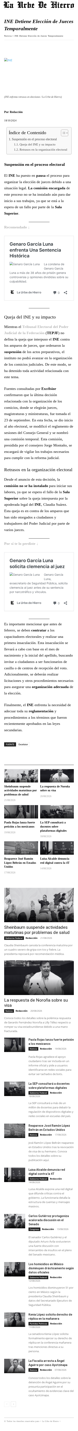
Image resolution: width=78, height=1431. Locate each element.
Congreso (34, 1229)
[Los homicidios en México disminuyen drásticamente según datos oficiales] (14, 1269)
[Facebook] (8, 46)
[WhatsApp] (27, 46)
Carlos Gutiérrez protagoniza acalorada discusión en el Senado (48, 1220)
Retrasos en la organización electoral (43, 149)
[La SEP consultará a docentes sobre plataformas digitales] (57, 811)
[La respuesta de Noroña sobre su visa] (57, 775)
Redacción (16, 112)
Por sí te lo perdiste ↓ (21, 544)
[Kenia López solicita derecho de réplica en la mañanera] (14, 1319)
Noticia (8, 36)
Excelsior (23, 744)
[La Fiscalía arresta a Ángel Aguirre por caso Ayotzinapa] (14, 1366)
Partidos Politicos (38, 1323)
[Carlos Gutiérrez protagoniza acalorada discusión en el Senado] (14, 1221)
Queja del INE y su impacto (38, 144)
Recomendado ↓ (17, 227)
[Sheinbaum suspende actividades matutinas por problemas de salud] (21, 775)
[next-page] (13, 1404)
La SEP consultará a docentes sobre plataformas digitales (53, 826)
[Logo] (39, 4)
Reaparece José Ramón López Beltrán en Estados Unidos (20, 862)
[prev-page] (6, 1404)
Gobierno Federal (14, 938)
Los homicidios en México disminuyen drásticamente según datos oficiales (51, 1268)
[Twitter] (18, 46)
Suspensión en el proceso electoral (34, 139)
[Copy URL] (37, 46)
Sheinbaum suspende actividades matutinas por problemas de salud (20, 790)
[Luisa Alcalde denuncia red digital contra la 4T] (57, 848)
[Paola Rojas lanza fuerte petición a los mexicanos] (21, 811)
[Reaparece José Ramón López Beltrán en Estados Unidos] (21, 848)
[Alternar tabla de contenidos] (62, 132)
